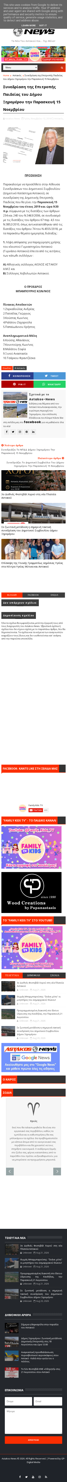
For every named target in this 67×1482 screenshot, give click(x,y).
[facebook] (20, 1476)
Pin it (22, 384)
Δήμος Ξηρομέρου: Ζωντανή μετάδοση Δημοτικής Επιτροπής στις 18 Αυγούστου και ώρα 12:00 (41, 1341)
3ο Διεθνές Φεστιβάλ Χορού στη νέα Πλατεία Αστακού (28, 495)
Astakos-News (9, 1458)
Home (6, 75)
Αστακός (17, 75)
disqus (54, 595)
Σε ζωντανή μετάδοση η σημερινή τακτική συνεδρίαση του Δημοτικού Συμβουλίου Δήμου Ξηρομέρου (29, 530)
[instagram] (39, 1476)
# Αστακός (20, 368)
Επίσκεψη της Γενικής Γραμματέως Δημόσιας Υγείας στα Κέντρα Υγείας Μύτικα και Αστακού (32, 564)
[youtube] (33, 1476)
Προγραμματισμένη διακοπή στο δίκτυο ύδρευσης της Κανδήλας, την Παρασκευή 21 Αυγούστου (39, 1014)
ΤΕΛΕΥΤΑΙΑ (12, 975)
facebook (33, 595)
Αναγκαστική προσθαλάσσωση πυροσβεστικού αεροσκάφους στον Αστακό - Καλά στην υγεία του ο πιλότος (39, 1357)
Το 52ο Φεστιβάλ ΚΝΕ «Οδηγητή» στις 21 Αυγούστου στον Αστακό (40, 1370)
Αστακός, (59, 118)
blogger (12, 595)
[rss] (46, 1476)
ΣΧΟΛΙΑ (54, 975)
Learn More (28, 25)
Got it (43, 25)
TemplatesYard (28, 1466)
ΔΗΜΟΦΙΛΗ (33, 975)
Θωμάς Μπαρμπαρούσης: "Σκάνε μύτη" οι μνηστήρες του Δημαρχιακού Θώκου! (39, 998)
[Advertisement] (34, 583)
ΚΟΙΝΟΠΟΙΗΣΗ (21, 376)
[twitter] (26, 1476)
